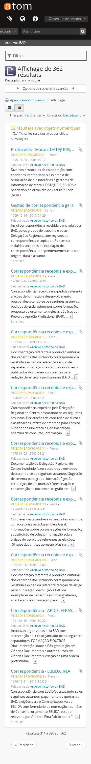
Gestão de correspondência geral (43, 205)
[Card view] (10, 107)
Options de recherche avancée (45, 88)
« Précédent (24, 745)
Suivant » (75, 745)
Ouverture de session (65, 18)
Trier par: (16, 115)
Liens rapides (35, 19)
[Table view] (19, 107)
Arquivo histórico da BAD (47, 165)
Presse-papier (10, 19)
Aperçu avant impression (28, 100)
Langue (22, 19)
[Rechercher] (83, 31)
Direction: (54, 115)
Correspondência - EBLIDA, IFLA (40, 671)
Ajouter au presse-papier (80, 149)
